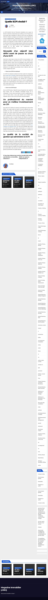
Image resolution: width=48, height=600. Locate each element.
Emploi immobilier (42, 182)
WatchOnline (41, 457)
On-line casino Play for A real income (41, 523)
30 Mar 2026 (6, 573)
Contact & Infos (41, 474)
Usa (39, 451)
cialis (39, 146)
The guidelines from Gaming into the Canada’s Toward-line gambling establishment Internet (41, 542)
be (38, 105)
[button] (46, 12)
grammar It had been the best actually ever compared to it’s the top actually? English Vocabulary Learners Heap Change (41, 513)
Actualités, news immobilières (6, 178)
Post (39, 378)
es (38, 197)
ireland (39, 328)
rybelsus (40, 410)
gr (38, 237)
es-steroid (40, 200)
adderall (40, 83)
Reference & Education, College (40, 392)
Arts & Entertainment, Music (41, 92)
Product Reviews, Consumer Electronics (42, 382)
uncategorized (41, 445)
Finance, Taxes (41, 223)
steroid (39, 423)
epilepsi (40, 188)
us (38, 448)
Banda (39, 102)
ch (38, 143)
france (39, 234)
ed (38, 179)
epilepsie (40, 191)
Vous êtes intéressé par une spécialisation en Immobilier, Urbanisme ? (11, 157)
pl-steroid (40, 370)
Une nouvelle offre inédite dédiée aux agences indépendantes (25, 157)
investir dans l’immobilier (10, 75)
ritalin (39, 407)
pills (39, 367)
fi (38, 211)
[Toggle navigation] (24, 12)
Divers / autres (41, 176)
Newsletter (40, 481)
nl (38, 354)
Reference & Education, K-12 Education (41, 398)
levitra (39, 344)
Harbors (28, 182)
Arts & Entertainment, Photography (41, 98)
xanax (39, 465)
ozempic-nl (40, 364)
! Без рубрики (41, 59)
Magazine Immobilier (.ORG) (24, 5)
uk (38, 442)
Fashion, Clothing (42, 208)
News (39, 351)
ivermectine (40, 334)
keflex (39, 337)
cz (38, 168)
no (38, 357)
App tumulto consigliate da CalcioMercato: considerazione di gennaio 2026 (42, 533)
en (38, 185)
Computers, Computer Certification (40, 160)
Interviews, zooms (42, 325)
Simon (12, 25)
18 (38, 65)
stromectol (40, 426)
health (39, 241)
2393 (39, 69)
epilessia (40, 194)
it (38, 331)
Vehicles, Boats (41, 454)
